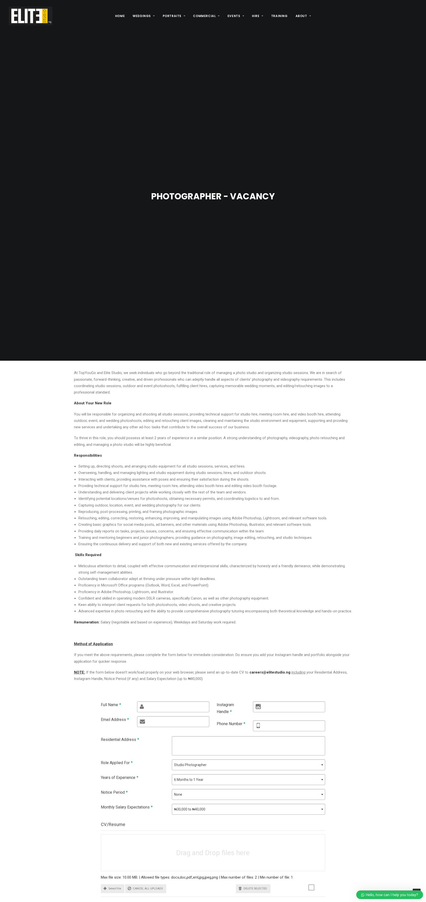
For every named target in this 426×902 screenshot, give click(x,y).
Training (279, 16)
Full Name (111, 704)
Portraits (172, 16)
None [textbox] (178, 794)
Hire (255, 16)
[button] (112, 888)
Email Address (115, 719)
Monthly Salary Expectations (127, 807)
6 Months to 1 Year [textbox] (188, 780)
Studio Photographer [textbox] (190, 765)
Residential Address (120, 739)
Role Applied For (117, 762)
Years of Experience (119, 777)
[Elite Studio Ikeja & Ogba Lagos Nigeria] (31, 16)
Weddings (142, 16)
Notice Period (114, 792)
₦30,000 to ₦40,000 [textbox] (189, 809)
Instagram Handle (225, 708)
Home (120, 16)
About (301, 16)
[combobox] (248, 765)
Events (234, 16)
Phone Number (231, 723)
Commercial (204, 16)
